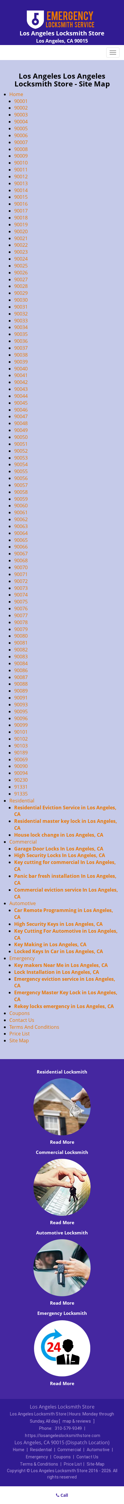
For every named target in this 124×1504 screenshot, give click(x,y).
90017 (21, 210)
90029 (21, 293)
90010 (21, 162)
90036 (21, 341)
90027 (21, 279)
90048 (21, 423)
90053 (21, 458)
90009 (21, 156)
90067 (21, 553)
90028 (21, 286)
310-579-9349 (68, 1428)
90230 (21, 780)
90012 (21, 176)
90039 (21, 361)
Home (16, 94)
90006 (21, 135)
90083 (21, 656)
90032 (21, 313)
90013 (21, 183)
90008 (21, 149)
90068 (21, 560)
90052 (21, 451)
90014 (21, 190)
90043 (21, 389)
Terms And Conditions (34, 1027)
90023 (21, 252)
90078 (21, 622)
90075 (21, 601)
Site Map (19, 1040)
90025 (21, 265)
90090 (21, 766)
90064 (21, 533)
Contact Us (21, 1020)
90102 (21, 738)
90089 (21, 690)
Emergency (22, 958)
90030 (21, 300)
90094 (21, 773)
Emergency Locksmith (62, 1313)
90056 (21, 478)
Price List (19, 1033)
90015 (21, 197)
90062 (21, 519)
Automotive (22, 903)
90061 (21, 512)
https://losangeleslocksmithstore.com (62, 1435)
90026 (21, 272)
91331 (21, 787)
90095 (21, 711)
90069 (21, 759)
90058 (21, 492)
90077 (21, 615)
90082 (21, 649)
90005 (21, 128)
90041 (21, 375)
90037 (21, 348)
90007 (21, 142)
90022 (21, 245)
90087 (21, 677)
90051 (21, 444)
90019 (21, 224)
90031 (21, 307)
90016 (21, 204)
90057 (21, 485)
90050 (21, 437)
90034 (21, 327)
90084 (21, 663)
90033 (21, 320)
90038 (21, 355)
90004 (21, 121)
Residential (21, 800)
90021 (21, 238)
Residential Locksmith (62, 1072)
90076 (21, 608)
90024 (21, 258)
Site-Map (95, 1464)
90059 (21, 499)
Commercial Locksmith (62, 1152)
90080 (21, 636)
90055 (21, 471)
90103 (21, 745)
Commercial (23, 841)
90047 (21, 416)
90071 (21, 574)
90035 (21, 334)
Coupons (19, 1013)
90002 (21, 107)
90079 (21, 629)
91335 (21, 793)
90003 (21, 114)
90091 (21, 697)
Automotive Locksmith (62, 1233)
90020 (21, 231)
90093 (21, 704)
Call (63, 1495)
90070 (21, 567)
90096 (21, 718)
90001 (21, 101)
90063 (21, 526)
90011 (21, 169)
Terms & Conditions (39, 1464)
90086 (21, 670)
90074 (21, 594)
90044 (21, 396)
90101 (21, 732)
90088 (21, 684)
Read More (62, 1142)
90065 (21, 540)
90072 (21, 581)
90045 (21, 403)
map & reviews (77, 1421)
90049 (21, 430)
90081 (21, 642)
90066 (21, 546)
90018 (21, 217)
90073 (21, 588)
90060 (21, 505)
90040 (21, 368)
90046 (21, 409)
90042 (21, 382)
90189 (21, 752)
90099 (21, 725)
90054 (21, 464)
